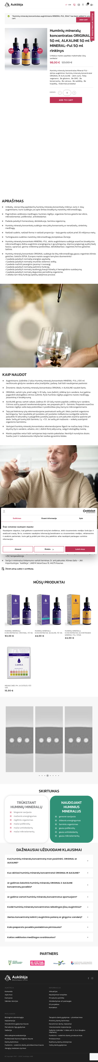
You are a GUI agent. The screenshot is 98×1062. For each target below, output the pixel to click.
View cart (83, 20)
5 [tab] (50, 776)
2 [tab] (42, 776)
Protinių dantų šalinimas (59, 1021)
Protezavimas (54, 1039)
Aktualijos (53, 992)
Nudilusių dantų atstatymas (60, 1042)
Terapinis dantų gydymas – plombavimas (66, 1018)
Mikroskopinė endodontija (15, 1036)
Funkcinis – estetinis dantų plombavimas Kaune (24, 1045)
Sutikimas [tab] (17, 518)
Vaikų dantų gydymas (58, 1045)
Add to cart (66, 100)
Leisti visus (80, 549)
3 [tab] (45, 776)
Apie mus (8, 995)
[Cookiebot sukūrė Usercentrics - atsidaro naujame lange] (84, 511)
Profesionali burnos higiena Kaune (19, 1039)
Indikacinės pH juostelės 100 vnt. (18, 687)
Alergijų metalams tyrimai (15, 1048)
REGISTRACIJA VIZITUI (92, 24)
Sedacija (8, 1030)
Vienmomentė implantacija (60, 1027)
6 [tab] (53, 776)
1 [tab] (39, 776)
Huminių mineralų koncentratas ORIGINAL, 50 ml (19, 632)
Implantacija (10, 1021)
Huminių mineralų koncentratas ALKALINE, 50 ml (49, 632)
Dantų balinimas (11, 1042)
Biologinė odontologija (14, 1018)
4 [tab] (47, 776)
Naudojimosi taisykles (58, 995)
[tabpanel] (19, 739)
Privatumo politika (56, 998)
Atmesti (18, 549)
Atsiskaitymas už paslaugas (60, 1001)
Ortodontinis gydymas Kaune (17, 1024)
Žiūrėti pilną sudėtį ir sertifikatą (19, 568)
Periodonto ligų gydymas (15, 1027)
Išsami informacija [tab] (49, 518)
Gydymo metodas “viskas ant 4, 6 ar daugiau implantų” (67, 1031)
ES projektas (54, 1004)
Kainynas (9, 998)
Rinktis (48, 549)
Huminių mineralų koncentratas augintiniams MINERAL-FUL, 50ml (78, 633)
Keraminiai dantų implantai (60, 1024)
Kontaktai (53, 1008)
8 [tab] (58, 776)
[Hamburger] (91, 5)
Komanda (9, 992)
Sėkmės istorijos (11, 1001)
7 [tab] (56, 776)
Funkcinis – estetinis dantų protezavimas (65, 1036)
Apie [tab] (81, 518)
